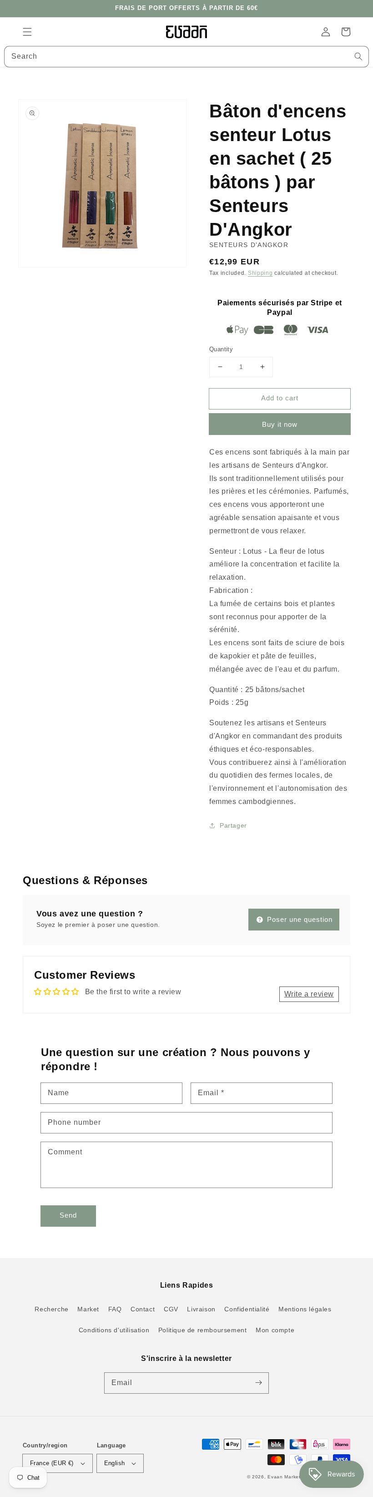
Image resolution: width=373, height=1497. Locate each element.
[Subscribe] (258, 1383)
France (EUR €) (52, 1463)
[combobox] (186, 56)
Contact (143, 1309)
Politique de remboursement (202, 1330)
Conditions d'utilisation (114, 1330)
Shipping (260, 273)
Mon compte (275, 1330)
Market (88, 1309)
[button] (27, 32)
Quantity (221, 349)
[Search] (358, 56)
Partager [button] (233, 825)
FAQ (115, 1309)
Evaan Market (284, 1476)
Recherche (51, 1309)
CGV (171, 1309)
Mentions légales (305, 1309)
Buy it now (279, 424)
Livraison (201, 1309)
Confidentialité (246, 1309)
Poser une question (299, 919)
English (114, 1463)
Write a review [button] (309, 994)
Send (68, 1215)
